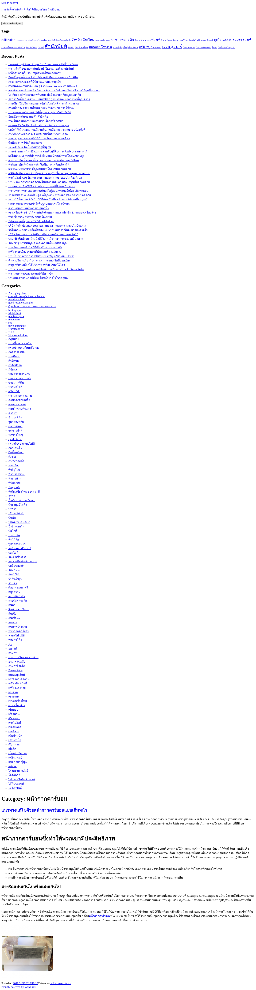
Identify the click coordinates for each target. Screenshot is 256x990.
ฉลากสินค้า (15, 426)
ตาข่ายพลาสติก (122, 40)
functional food (16, 299)
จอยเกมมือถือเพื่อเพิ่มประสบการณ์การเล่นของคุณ (38, 125)
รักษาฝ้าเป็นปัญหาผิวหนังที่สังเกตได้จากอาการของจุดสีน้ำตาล (45, 238)
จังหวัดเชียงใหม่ (83, 40)
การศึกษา (14, 356)
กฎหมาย (13, 339)
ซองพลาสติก (100, 40)
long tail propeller (39, 40)
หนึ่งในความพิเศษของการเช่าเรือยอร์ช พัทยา (35, 120)
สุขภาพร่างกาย (17, 626)
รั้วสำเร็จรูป (15, 578)
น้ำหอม (175, 40)
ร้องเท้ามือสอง (31, 47)
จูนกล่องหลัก (16, 421)
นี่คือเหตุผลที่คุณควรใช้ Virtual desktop (31, 221)
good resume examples (20, 302)
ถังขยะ (12, 456)
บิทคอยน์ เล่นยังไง (19, 522)
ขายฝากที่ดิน (16, 382)
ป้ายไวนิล (14, 535)
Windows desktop (18, 335)
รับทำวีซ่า (14, 574)
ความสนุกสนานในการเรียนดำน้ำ (28, 208)
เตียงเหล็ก (14, 718)
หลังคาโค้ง (15, 639)
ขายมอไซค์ (15, 386)
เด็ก (120, 47)
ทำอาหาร (147, 40)
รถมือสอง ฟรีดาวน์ (19, 548)
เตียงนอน (14, 713)
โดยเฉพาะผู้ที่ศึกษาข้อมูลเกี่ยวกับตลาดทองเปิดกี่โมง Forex (43, 64)
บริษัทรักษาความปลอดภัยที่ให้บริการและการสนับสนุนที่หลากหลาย (49, 182)
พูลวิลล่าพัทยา (17, 543)
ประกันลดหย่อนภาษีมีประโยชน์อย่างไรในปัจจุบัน (38, 277)
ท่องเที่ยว (157, 40)
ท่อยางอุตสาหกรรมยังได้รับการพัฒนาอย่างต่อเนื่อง (39, 138)
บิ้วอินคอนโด (16, 526)
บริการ (12, 509)
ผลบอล (204, 40)
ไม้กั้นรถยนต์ (16, 783)
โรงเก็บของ (222, 47)
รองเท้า (248, 40)
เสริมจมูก (146, 47)
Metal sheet (14, 313)
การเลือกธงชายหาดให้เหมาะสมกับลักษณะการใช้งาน (41, 107)
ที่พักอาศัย (14, 482)
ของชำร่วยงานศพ (19, 373)
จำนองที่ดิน (15, 417)
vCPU (11, 332)
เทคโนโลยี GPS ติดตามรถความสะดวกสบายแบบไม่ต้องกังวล (45, 177)
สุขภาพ (12, 622)
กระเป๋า (51, 40)
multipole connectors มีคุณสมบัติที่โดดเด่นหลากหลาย (39, 168)
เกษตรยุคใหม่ (16, 674)
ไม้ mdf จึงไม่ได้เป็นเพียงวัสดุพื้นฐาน (29, 147)
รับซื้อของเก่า (16, 565)
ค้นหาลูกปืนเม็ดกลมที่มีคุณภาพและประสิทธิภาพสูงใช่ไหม (43, 160)
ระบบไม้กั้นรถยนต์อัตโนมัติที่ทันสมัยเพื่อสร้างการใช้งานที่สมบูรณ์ (47, 199)
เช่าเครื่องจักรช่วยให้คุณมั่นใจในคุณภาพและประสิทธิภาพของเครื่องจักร (52, 212)
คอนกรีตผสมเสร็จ (19, 400)
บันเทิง (12, 517)
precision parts (16, 316)
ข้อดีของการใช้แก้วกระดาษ (25, 142)
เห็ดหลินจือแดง (17, 753)
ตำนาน (137, 40)
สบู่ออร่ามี (14, 591)
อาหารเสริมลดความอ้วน (23, 657)
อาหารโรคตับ (16, 661)
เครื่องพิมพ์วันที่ (17, 683)
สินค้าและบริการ (18, 609)
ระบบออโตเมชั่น (8, 47)
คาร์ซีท (12, 413)
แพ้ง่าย (12, 766)
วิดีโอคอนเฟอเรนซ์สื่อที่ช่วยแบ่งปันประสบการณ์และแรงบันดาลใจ (48, 229)
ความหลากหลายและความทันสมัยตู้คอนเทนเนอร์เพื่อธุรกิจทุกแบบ (48, 190)
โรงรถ (214, 47)
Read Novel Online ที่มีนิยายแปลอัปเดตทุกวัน (34, 81)
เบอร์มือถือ (14, 727)
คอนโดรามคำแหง (19, 408)
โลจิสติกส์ (14, 775)
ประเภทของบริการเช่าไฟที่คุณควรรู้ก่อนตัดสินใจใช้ (39, 112)
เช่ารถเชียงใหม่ (17, 700)
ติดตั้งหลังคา (16, 452)
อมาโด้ (12, 648)
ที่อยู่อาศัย (14, 487)
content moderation (24, 40)
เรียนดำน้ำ (14, 740)
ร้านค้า (12, 583)
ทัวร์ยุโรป (14, 469)
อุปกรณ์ (116, 47)
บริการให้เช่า (16, 513)
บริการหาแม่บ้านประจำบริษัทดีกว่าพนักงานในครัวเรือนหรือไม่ (46, 269)
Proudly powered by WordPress (18, 986)
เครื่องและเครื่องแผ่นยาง (34, 251)
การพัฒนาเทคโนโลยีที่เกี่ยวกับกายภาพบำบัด (35, 247)
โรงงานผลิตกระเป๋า (203, 47)
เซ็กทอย (13, 709)
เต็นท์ (125, 47)
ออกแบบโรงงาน (100, 47)
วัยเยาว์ (41, 47)
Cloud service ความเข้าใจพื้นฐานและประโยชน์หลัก (39, 203)
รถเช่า (237, 40)
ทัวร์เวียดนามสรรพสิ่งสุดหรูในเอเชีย (30, 216)
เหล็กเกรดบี (15, 757)
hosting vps (14, 310)
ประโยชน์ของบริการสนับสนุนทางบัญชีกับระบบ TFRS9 (41, 256)
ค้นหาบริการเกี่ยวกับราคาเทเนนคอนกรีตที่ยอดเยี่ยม (39, 260)
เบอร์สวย (13, 731)
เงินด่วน (13, 692)
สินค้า (11, 604)
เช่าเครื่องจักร (16, 705)
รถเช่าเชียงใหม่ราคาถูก (22, 561)
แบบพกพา (157, 47)
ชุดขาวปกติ (15, 430)
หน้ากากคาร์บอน (18, 631)
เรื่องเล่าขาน (133, 47)
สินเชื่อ (12, 613)
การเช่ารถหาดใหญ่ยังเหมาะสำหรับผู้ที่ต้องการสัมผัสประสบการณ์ (47, 151)
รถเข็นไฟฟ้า (227, 40)
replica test (14, 319)
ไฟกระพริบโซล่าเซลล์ (21, 779)
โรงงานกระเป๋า (189, 47)
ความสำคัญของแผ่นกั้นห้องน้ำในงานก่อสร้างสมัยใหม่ (41, 68)
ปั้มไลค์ (12, 530)
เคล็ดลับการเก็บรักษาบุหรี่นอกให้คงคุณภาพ (34, 73)
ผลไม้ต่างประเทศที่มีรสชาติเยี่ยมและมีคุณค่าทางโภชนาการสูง (46, 155)
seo (10, 322)
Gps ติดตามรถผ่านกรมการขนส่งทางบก (32, 306)
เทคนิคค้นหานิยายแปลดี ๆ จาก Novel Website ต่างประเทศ (42, 86)
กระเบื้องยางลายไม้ (20, 343)
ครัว (60, 40)
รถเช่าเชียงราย (17, 557)
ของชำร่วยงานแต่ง (19, 378)
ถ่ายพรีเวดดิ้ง (16, 461)
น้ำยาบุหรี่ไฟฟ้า (17, 504)
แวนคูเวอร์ (172, 46)
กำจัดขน (13, 360)
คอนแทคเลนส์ (17, 404)
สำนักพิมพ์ (56, 46)
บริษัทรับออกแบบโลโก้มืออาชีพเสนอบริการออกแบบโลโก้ (43, 234)
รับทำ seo (14, 570)
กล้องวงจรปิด (16, 352)
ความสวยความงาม (20, 395)
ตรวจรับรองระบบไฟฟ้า (22, 443)
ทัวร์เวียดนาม (16, 474)
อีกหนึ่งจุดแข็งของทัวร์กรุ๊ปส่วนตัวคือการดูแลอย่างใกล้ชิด (43, 77)
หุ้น (10, 644)
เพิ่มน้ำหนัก (15, 735)
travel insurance (17, 325)
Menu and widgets (12, 23)
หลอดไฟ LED (16, 635)
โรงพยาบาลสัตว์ (18, 770)
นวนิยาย (168, 40)
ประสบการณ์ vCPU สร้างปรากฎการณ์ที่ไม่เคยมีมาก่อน (41, 186)
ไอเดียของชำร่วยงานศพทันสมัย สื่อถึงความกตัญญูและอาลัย (44, 94)
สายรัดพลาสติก (17, 600)
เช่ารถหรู (14, 696)
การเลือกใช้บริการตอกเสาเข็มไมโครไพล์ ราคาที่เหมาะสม (43, 103)
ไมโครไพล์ (15, 788)
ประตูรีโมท (183, 40)
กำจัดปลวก (15, 365)
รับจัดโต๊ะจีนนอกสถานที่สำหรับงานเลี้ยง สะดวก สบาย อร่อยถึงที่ (46, 129)
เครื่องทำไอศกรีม (18, 679)
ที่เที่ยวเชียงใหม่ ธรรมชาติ (24, 491)
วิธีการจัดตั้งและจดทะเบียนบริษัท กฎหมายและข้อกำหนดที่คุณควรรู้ (49, 99)
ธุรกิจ (11, 495)
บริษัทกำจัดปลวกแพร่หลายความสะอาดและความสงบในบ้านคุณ (47, 225)
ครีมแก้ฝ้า (14, 391)
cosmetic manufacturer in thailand (26, 296)
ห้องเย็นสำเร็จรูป (81, 47)
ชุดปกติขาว (15, 439)
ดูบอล (108, 40)
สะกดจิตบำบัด (16, 596)
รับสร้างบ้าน (20, 47)
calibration (8, 40)
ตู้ (141, 40)
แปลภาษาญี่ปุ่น (17, 761)
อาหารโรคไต (16, 666)
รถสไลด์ (13, 552)
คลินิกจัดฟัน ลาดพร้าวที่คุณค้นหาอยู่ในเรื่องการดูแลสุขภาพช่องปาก (49, 173)
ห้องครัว (71, 47)
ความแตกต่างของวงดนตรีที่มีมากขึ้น (30, 273)
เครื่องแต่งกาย (17, 687)
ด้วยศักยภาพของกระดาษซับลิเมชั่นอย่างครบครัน (38, 134)
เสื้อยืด (12, 748)
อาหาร (12, 652)
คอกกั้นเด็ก (66, 40)
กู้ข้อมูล (12, 369)
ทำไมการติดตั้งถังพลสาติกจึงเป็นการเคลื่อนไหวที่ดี (38, 164)
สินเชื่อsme (14, 618)
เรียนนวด (14, 744)
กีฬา (56, 40)
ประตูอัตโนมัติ (194, 40)
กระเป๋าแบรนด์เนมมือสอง (23, 347)
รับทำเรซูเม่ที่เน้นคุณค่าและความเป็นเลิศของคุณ (37, 243)
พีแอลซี (210, 40)
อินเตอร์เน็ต (15, 670)
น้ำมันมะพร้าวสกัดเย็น (21, 500)
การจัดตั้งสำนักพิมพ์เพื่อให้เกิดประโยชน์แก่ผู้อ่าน (30, 9)
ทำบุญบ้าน (14, 478)
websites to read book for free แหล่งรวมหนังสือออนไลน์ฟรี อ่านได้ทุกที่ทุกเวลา (54, 90)
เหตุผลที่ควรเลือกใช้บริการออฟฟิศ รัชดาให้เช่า (36, 264)
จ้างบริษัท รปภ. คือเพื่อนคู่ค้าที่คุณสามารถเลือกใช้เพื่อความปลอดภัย (49, 195)
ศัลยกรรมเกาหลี (18, 587)
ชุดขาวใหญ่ (15, 434)
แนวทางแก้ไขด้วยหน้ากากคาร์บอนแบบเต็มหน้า (44, 810)
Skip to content (9, 2)
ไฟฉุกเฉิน (231, 47)
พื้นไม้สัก (13, 539)
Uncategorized (16, 328)
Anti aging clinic (17, 293)
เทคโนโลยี (14, 722)
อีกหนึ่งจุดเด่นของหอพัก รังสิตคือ (28, 116)
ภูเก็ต (218, 40)
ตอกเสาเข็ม (15, 448)
